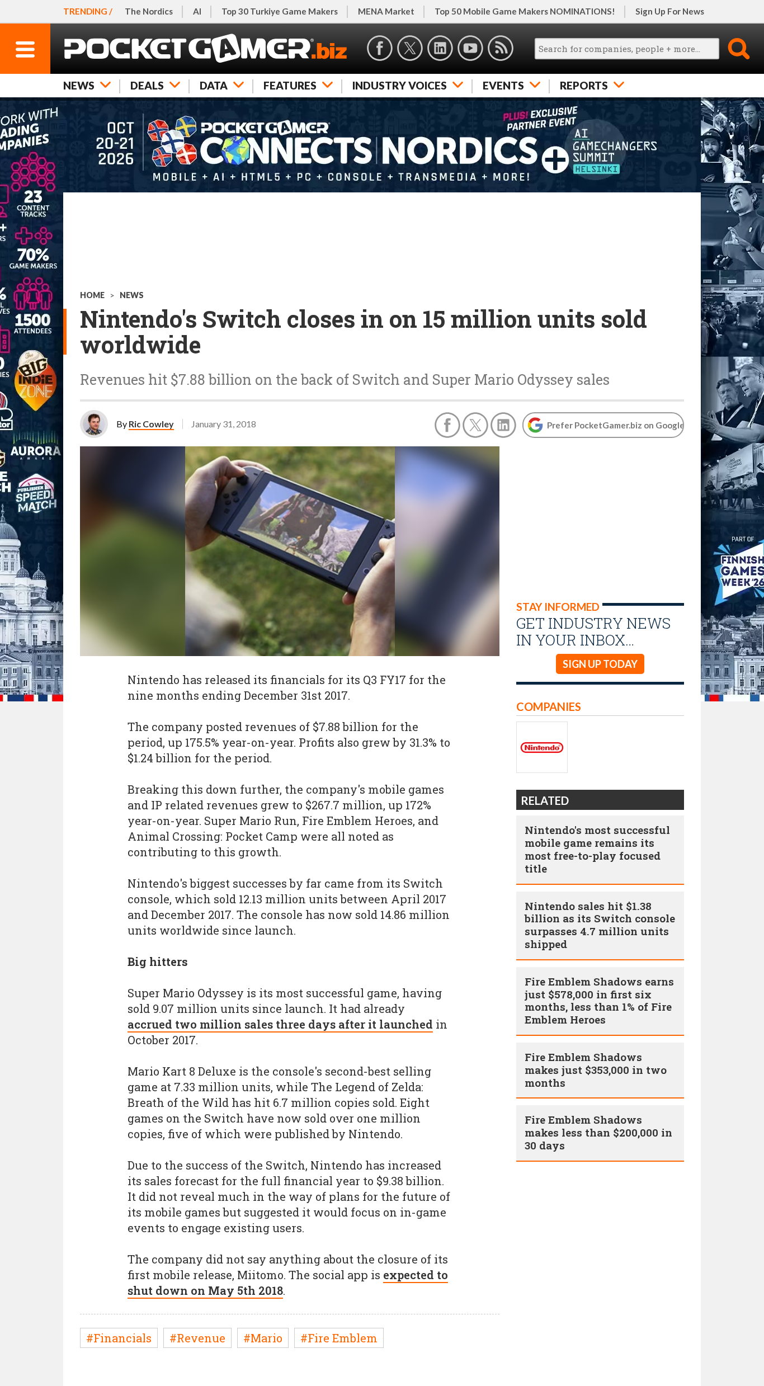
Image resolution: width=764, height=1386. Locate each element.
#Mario (262, 1338)
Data (214, 85)
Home (92, 295)
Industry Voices (399, 85)
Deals (147, 85)
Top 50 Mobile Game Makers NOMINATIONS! (525, 11)
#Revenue (197, 1338)
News (79, 85)
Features (290, 85)
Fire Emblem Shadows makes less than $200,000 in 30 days (598, 1132)
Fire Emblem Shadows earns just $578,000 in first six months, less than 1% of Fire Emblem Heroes (599, 1000)
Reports (584, 85)
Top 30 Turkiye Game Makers (279, 11)
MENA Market (386, 11)
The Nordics (149, 11)
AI (197, 11)
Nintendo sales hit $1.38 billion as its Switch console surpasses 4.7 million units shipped (600, 925)
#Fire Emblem (339, 1338)
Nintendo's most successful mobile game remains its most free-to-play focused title (597, 849)
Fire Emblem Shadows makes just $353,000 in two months (596, 1070)
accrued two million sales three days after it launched (280, 1024)
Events (503, 85)
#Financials (119, 1338)
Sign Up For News (669, 11)
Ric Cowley (151, 423)
